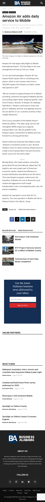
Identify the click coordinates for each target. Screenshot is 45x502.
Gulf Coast (12, 12)
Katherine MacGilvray (9, 409)
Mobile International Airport (27, 209)
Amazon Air (12, 209)
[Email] (28, 219)
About (5, 490)
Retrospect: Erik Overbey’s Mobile (17, 396)
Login (26, 493)
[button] (4, 3)
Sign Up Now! (23, 305)
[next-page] (7, 270)
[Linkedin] (22, 219)
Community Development (6, 263)
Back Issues (36, 490)
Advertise (19, 490)
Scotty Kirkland (7, 399)
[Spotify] (28, 482)
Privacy (19, 493)
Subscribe (27, 490)
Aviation (11, 9)
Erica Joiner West (7, 388)
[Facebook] (12, 219)
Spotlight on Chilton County (14, 406)
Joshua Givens (6, 375)
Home (4, 9)
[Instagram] (16, 481)
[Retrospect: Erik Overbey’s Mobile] (8, 239)
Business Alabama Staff (13, 32)
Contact (11, 490)
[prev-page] (3, 270)
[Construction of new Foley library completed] (8, 262)
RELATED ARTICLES (9, 230)
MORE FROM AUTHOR (25, 230)
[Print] (33, 219)
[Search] (42, 3)
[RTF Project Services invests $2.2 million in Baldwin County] (8, 251)
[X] (17, 219)
